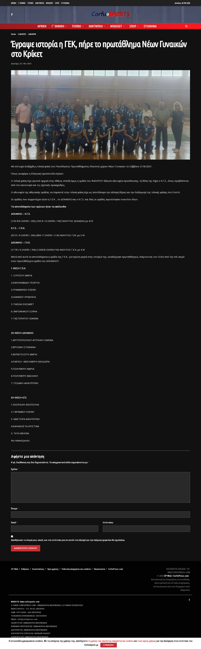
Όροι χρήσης (53, 569)
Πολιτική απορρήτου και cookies (76, 569)
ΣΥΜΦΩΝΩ (108, 645)
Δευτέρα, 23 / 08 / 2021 (21, 63)
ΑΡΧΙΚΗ (13, 3)
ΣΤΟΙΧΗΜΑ (65, 3)
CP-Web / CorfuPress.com (176, 576)
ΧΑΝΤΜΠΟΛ (39, 3)
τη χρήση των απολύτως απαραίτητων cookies (110, 641)
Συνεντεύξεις (38, 569)
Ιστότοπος (108, 522)
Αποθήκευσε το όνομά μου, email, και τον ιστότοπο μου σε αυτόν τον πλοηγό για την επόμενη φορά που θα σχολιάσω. (68, 540)
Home (13, 34)
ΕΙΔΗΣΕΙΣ (22, 34)
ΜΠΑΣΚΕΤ (49, 3)
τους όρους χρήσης (146, 641)
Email (14, 522)
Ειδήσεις (25, 569)
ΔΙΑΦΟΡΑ (32, 34)
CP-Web (14, 569)
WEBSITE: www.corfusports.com (25, 602)
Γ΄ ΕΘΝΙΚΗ (21, 3)
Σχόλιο (15, 469)
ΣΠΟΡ (57, 3)
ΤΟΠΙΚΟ (30, 3)
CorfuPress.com (115, 569)
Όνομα (15, 508)
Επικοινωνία (99, 569)
